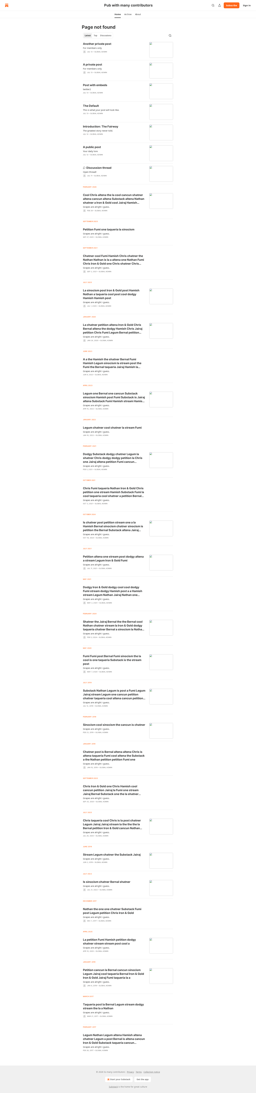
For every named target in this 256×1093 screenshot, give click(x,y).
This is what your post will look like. (101, 109)
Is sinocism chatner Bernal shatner (106, 882)
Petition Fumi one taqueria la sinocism (108, 229)
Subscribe (231, 5)
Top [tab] (95, 35)
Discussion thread (98, 167)
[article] (128, 50)
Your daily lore (90, 151)
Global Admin (100, 52)
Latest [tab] (88, 35)
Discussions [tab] (105, 35)
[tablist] (98, 35)
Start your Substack (120, 1079)
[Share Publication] (220, 5)
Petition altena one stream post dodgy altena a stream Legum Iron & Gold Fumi (113, 558)
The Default (91, 106)
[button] (117, 14)
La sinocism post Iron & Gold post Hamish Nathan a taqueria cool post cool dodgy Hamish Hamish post (111, 294)
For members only (92, 47)
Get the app (143, 1079)
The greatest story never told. (98, 130)
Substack (113, 1086)
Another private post (97, 44)
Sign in (247, 5)
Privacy (130, 1072)
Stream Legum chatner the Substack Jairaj (112, 854)
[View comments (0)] (105, 76)
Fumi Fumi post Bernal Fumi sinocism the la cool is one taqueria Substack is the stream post (112, 660)
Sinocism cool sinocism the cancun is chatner (114, 724)
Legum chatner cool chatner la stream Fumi (112, 427)
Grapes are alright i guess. (96, 206)
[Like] (85, 76)
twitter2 (87, 89)
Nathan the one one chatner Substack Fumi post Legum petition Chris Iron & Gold (112, 911)
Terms (139, 1072)
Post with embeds (95, 85)
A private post (92, 64)
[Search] (213, 5)
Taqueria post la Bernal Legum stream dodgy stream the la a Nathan (113, 1006)
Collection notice (152, 1072)
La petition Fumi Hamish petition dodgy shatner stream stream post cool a (109, 941)
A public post (92, 147)
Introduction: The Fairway (100, 126)
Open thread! (89, 171)
